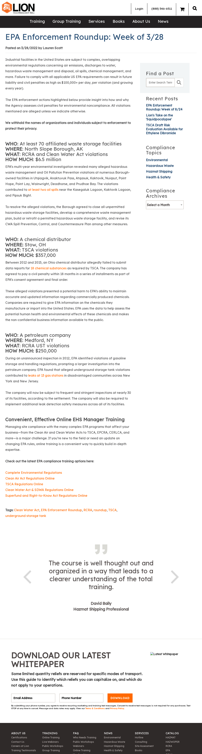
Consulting (141, 741)
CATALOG (172, 733)
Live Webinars (50, 741)
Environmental (157, 160)
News (163, 21)
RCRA (87, 510)
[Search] (195, 8)
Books (119, 21)
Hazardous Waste (160, 166)
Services (96, 21)
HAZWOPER (173, 741)
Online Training (51, 737)
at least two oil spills (43, 190)
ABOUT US (18, 733)
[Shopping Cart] (182, 9)
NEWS (108, 733)
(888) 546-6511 (161, 8)
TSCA (112, 510)
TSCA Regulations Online (24, 484)
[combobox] (165, 204)
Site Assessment (144, 746)
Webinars (78, 746)
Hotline (139, 737)
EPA (168, 750)
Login (139, 8)
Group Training (66, 21)
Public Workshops (52, 746)
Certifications (19, 737)
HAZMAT (171, 737)
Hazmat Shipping (159, 171)
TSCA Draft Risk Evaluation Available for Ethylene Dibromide (164, 129)
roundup (100, 510)
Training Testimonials (23, 750)
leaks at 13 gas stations (45, 375)
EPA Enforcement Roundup (61, 510)
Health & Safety (158, 177)
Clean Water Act (26, 510)
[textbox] (164, 205)
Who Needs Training (84, 737)
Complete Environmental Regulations (33, 473)
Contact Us (17, 741)
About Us (141, 21)
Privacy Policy (117, 708)
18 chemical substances (48, 268)
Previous (27, 576)
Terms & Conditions (95, 708)
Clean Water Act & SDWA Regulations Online (39, 490)
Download (120, 698)
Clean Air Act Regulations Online (30, 478)
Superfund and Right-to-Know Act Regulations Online (46, 496)
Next (175, 576)
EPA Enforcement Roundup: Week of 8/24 (164, 107)
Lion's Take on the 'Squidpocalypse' (159, 117)
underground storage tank (25, 516)
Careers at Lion (20, 746)
